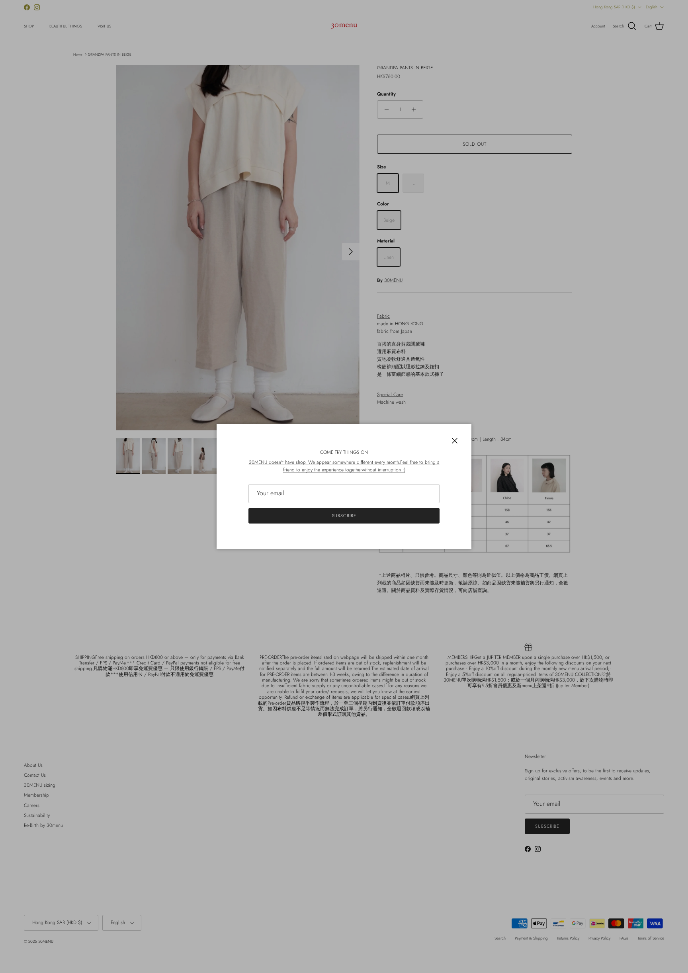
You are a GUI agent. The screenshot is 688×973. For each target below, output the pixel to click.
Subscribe (344, 515)
